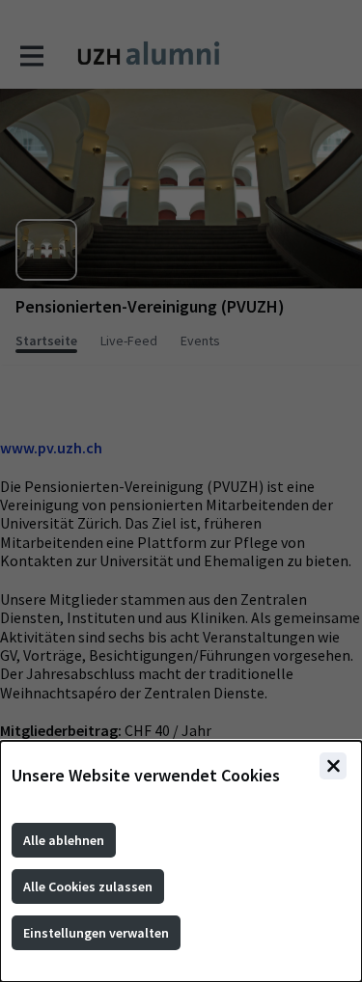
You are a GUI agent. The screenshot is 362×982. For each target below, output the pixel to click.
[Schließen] (333, 765)
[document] (181, 861)
